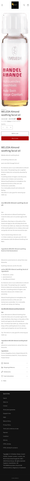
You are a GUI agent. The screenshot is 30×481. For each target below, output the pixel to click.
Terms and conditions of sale (11, 428)
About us (5, 402)
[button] (2, 5)
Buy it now (15, 138)
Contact (5, 406)
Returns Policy (7, 421)
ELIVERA (6, 454)
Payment (5, 432)
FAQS (4, 417)
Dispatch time (7, 413)
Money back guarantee (9, 409)
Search (5, 398)
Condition (6, 436)
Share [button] (4, 380)
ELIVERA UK (16, 478)
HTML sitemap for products (10, 447)
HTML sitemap (7, 444)
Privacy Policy (7, 425)
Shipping (9, 121)
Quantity (3, 124)
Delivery (5, 440)
